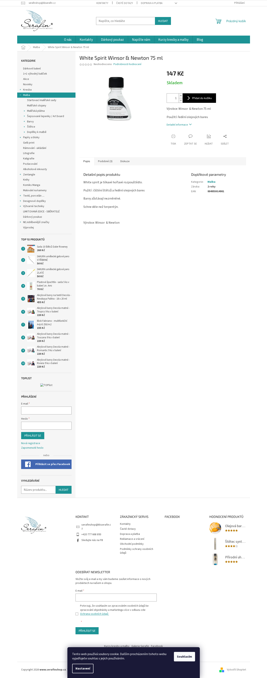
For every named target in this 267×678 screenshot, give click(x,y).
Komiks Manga (31, 185)
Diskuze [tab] (125, 161)
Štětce (31, 127)
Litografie (29, 153)
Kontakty (102, 3)
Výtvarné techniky (33, 206)
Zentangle (29, 175)
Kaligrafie (28, 159)
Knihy (26, 180)
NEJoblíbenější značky (36, 222)
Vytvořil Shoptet (236, 670)
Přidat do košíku (202, 98)
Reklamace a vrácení (132, 539)
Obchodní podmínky (132, 544)
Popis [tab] (86, 161)
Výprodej (28, 228)
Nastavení (82, 668)
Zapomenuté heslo (32, 448)
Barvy (30, 122)
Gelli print (28, 143)
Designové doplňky (34, 201)
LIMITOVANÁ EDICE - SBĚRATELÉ (41, 212)
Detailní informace (177, 125)
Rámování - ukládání (35, 148)
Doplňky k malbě (36, 132)
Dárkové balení (32, 69)
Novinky (27, 84)
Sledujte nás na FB (92, 540)
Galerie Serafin (140, 646)
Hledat (163, 21)
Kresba (27, 90)
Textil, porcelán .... (33, 196)
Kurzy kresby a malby (116, 646)
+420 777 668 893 (91, 534)
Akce (26, 79)
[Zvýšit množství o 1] (181, 96)
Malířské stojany (36, 106)
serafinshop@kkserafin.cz (96, 526)
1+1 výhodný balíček (35, 74)
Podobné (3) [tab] (105, 161)
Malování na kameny (35, 190)
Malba (26, 95)
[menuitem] (67, 40)
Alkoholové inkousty (35, 169)
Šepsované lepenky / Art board (45, 116)
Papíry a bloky (31, 137)
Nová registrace (30, 443)
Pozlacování (30, 164)
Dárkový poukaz (32, 217)
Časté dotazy (124, 3)
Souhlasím (184, 656)
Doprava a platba (151, 3)
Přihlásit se (32, 435)
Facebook (157, 646)
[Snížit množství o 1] (181, 100)
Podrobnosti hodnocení (127, 64)
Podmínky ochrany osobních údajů (136, 551)
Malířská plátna (36, 111)
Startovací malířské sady (41, 100)
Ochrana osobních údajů (94, 614)
